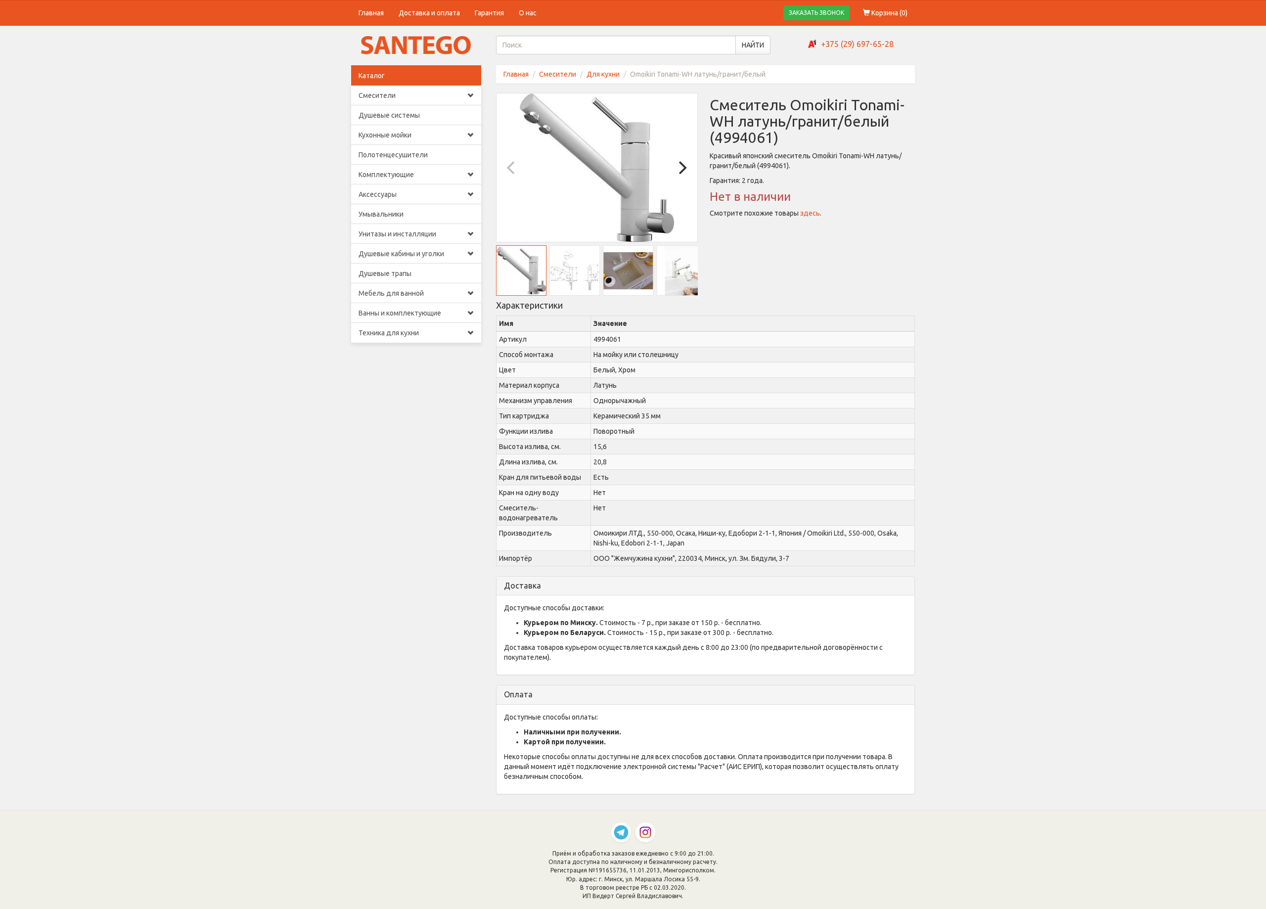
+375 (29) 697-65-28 (857, 44)
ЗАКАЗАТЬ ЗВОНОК (816, 12)
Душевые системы (389, 115)
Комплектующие (386, 175)
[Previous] (512, 168)
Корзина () (888, 13)
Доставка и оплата (429, 13)
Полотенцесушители (393, 155)
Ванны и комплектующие (400, 313)
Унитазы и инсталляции (397, 234)
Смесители (377, 95)
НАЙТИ (753, 45)
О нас (528, 13)
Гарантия (489, 13)
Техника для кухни (389, 333)
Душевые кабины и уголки (401, 254)
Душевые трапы (385, 273)
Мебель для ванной (391, 293)
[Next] (681, 168)
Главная (371, 13)
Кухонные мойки (385, 135)
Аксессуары (378, 194)
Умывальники (381, 214)
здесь (810, 213)
